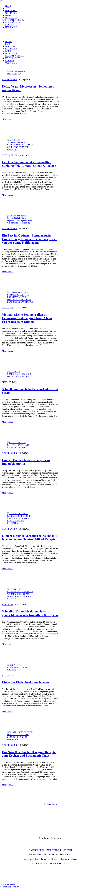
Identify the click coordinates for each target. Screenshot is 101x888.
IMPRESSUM (52, 850)
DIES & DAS (11, 18)
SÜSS (7, 8)
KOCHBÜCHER (12, 22)
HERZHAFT (11, 10)
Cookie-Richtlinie (7, 884)
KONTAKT (67, 850)
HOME (8, 6)
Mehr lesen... (7, 119)
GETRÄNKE (11, 13)
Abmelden (4, 887)
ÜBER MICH (11, 27)
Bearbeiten (14, 887)
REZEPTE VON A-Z (14, 20)
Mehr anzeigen (50, 804)
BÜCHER (9, 25)
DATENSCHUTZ (36, 850)
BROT (8, 15)
